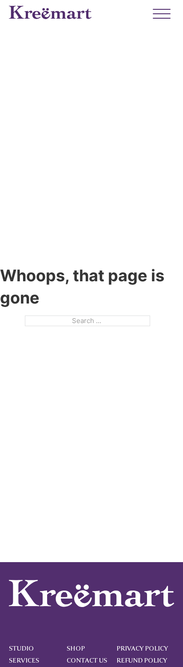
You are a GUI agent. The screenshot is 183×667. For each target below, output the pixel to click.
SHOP (76, 648)
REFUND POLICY (141, 660)
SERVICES (24, 660)
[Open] (158, 14)
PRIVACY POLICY (142, 648)
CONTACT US (87, 660)
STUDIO (21, 648)
